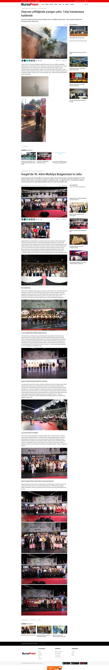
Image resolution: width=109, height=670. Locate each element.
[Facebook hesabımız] (38, 643)
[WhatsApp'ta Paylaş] (27, 61)
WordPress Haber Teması (36, 663)
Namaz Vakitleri (58, 653)
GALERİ (24, 1)
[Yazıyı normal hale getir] (41, 61)
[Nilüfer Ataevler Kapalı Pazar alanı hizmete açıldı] (79, 207)
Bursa (43, 4)
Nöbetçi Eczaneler (58, 651)
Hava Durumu (57, 655)
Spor (63, 4)
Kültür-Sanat (64, 185)
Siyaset (56, 4)
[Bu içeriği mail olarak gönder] (32, 61)
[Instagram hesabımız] (42, 643)
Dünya (60, 4)
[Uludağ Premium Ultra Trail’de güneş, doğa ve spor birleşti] (79, 62)
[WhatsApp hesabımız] (87, 1)
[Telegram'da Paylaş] (29, 61)
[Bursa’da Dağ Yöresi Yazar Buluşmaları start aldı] (79, 94)
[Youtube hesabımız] (85, 1)
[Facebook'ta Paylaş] (22, 61)
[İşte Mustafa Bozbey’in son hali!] (28, 630)
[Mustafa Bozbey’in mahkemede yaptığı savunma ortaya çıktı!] (79, 191)
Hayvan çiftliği (25, 146)
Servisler (72, 4)
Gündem (47, 4)
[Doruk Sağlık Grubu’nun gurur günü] (79, 31)
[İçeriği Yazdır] (34, 61)
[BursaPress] (30, 5)
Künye (73, 653)
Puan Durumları (58, 656)
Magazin (67, 4)
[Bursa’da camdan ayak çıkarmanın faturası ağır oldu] (60, 630)
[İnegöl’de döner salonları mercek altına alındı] (79, 46)
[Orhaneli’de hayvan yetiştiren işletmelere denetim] (44, 630)
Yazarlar (73, 651)
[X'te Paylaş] (25, 61)
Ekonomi (51, 4)
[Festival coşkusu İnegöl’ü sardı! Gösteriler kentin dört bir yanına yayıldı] (28, 156)
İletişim (73, 655)
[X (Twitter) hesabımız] (82, 1)
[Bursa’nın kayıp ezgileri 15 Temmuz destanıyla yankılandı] (79, 78)
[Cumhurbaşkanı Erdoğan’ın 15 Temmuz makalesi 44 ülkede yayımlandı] (79, 255)
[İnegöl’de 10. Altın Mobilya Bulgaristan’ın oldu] (44, 156)
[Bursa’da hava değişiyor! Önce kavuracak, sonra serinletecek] (60, 156)
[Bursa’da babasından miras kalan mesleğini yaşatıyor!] (79, 239)
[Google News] (63, 60)
